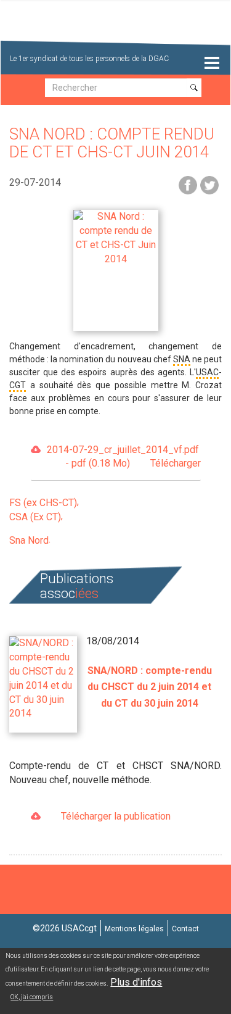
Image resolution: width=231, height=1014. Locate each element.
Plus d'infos (136, 982)
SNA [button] (181, 359)
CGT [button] (17, 385)
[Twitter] (209, 184)
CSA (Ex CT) (35, 517)
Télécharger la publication (116, 816)
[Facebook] (188, 184)
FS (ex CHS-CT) (43, 503)
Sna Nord (29, 540)
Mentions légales (134, 929)
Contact (185, 929)
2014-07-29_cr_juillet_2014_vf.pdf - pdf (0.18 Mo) (124, 457)
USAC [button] (207, 372)
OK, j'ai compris (31, 997)
